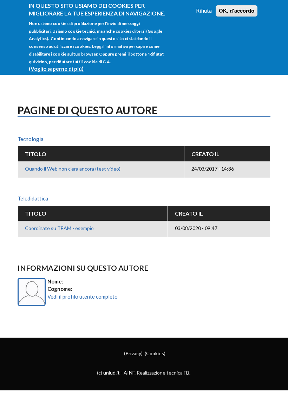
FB (186, 373)
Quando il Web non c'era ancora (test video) (72, 169)
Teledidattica (33, 198)
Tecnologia (31, 139)
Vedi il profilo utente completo (82, 296)
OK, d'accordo (236, 11)
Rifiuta (204, 10)
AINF (129, 373)
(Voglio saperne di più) (56, 68)
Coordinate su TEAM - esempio (59, 228)
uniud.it (111, 373)
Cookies (155, 353)
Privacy (133, 353)
